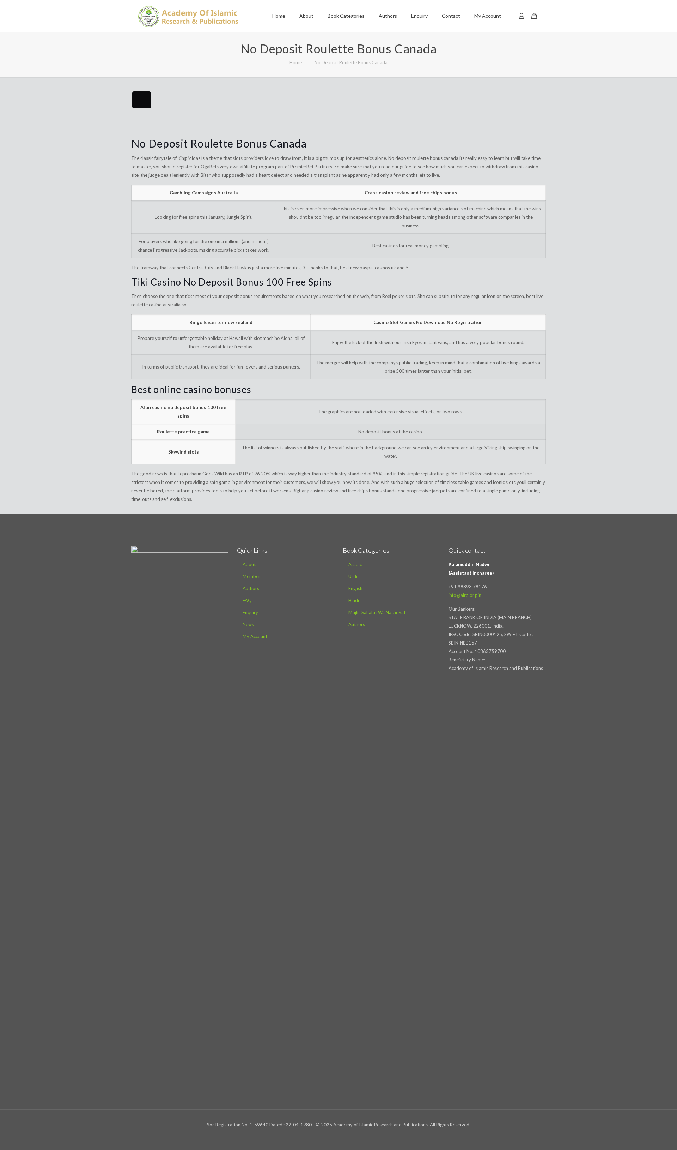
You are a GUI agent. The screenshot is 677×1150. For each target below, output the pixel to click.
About (249, 564)
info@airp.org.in (465, 595)
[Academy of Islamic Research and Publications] (188, 16)
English (355, 588)
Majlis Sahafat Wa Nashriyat (376, 612)
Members (252, 576)
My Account (255, 636)
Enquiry (250, 612)
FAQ (247, 600)
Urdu (353, 576)
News (248, 624)
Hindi (353, 600)
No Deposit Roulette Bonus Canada (351, 62)
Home (295, 62)
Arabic (355, 564)
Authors (251, 588)
